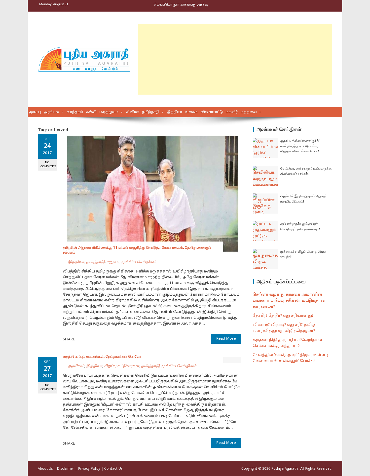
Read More (226, 338)
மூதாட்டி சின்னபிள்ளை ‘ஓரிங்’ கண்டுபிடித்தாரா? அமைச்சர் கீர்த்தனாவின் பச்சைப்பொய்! (300, 146)
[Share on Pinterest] (91, 339)
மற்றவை (249, 112)
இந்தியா (174, 112)
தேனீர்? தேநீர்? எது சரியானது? (283, 315)
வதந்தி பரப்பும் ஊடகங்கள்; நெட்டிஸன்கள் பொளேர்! (102, 356)
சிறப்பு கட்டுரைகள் (121, 366)
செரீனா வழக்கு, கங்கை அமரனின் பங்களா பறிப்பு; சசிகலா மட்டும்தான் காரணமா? (289, 300)
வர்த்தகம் (75, 112)
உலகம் (191, 112)
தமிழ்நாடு (150, 112)
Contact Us (113, 469)
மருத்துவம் (108, 112)
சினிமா (132, 112)
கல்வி (91, 112)
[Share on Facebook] (80, 339)
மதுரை (113, 262)
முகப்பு (35, 112)
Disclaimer (65, 469)
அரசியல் (51, 112)
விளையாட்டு (212, 112)
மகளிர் (232, 112)
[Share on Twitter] (86, 339)
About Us (45, 469)
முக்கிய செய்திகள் (139, 262)
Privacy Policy (89, 469)
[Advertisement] (235, 59)
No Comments (48, 164)
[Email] (97, 339)
